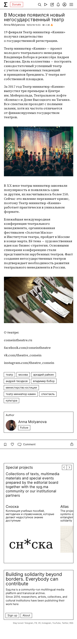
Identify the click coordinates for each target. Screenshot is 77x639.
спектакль (48, 394)
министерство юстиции (21, 387)
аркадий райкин (43, 374)
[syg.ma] (6, 4)
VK (39, 623)
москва (23, 374)
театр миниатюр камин (21, 394)
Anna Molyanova (14, 24)
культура (11, 400)
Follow (24, 427)
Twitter (65, 623)
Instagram (46, 623)
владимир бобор (44, 381)
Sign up (12, 615)
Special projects (19, 467)
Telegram (28, 623)
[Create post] (52, 4)
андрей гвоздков (17, 381)
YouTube (56, 623)
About (26, 615)
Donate (16, 4)
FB (35, 623)
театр (9, 374)
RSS (71, 623)
